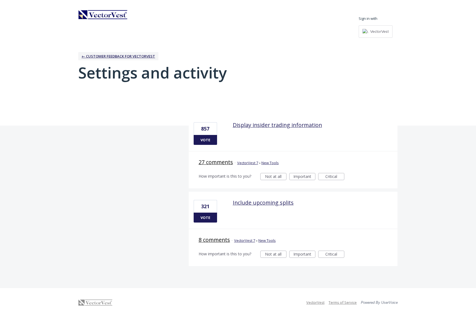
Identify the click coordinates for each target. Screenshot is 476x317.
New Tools (270, 162)
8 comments (214, 239)
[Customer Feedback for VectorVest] (103, 14)
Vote (205, 139)
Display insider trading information (277, 125)
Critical (334, 177)
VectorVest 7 (247, 162)
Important (304, 177)
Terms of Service (343, 302)
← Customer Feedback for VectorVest (118, 56)
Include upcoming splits (263, 202)
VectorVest (315, 302)
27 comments (216, 162)
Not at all (275, 177)
